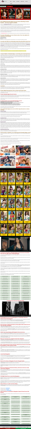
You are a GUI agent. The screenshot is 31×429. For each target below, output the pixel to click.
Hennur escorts (5, 290)
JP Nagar (14, 1)
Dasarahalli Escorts (15, 295)
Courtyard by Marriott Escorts (15, 419)
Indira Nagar (22, 1)
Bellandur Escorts (15, 288)
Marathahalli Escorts (15, 281)
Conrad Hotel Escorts (5, 408)
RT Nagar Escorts (15, 290)
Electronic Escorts (15, 276)
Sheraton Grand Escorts (15, 408)
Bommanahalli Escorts (26, 288)
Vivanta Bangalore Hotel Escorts (5, 416)
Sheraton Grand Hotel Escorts (26, 396)
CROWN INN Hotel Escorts (25, 423)
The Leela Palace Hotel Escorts (15, 396)
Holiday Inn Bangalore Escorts (5, 396)
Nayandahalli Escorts (5, 295)
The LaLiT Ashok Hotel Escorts (26, 416)
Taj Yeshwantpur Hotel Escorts (5, 403)
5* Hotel (11, 3)
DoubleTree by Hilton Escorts (15, 421)
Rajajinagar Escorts (26, 281)
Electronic (17, 1)
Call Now (10, 6)
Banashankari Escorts (5, 283)
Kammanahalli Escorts (15, 297)
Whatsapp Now (3, 6)
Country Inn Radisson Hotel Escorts (5, 399)
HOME (10, 1)
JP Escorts (25, 276)
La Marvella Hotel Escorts (5, 414)
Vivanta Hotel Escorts (15, 410)
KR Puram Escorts (5, 288)
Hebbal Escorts (26, 283)
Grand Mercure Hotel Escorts (26, 414)
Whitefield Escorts (5, 276)
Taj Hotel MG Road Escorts (26, 408)
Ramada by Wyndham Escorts (15, 423)
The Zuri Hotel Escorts (5, 423)
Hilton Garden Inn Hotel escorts (5, 412)
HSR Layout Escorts (5, 281)
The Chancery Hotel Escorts (15, 414)
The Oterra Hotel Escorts (26, 410)
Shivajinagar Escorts (26, 290)
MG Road (26, 1)
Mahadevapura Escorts (26, 295)
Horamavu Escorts (5, 297)
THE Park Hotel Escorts (15, 416)
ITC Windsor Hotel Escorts (5, 410)
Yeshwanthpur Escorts (25, 297)
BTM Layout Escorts (15, 283)
